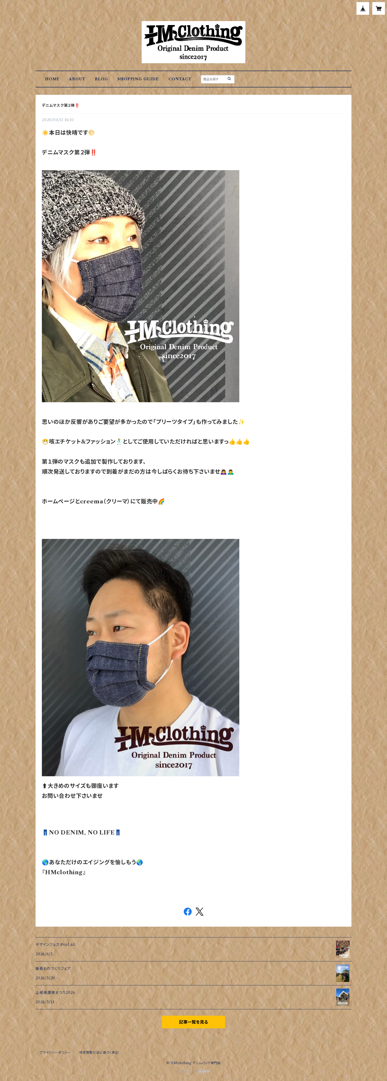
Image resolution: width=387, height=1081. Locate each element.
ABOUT (77, 79)
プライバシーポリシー (55, 1052)
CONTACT (180, 79)
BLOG (101, 79)
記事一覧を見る (193, 1022)
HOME (52, 79)
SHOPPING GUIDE (138, 79)
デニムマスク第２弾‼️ (61, 105)
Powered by (188, 1071)
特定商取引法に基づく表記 (99, 1052)
